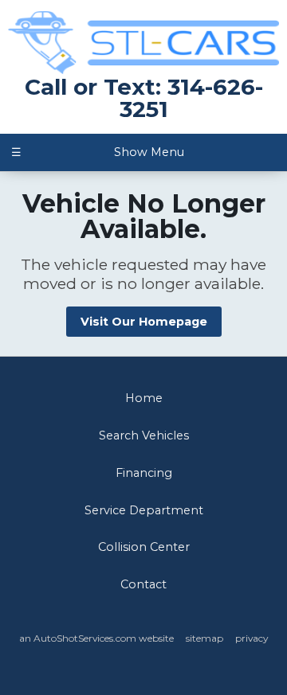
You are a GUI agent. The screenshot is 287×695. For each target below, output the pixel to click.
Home (144, 398)
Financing (144, 473)
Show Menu (97, 152)
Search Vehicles (144, 435)
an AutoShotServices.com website (96, 638)
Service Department (144, 510)
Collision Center (144, 547)
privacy (251, 638)
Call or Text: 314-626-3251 (144, 98)
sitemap (204, 638)
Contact (143, 584)
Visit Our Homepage (144, 321)
